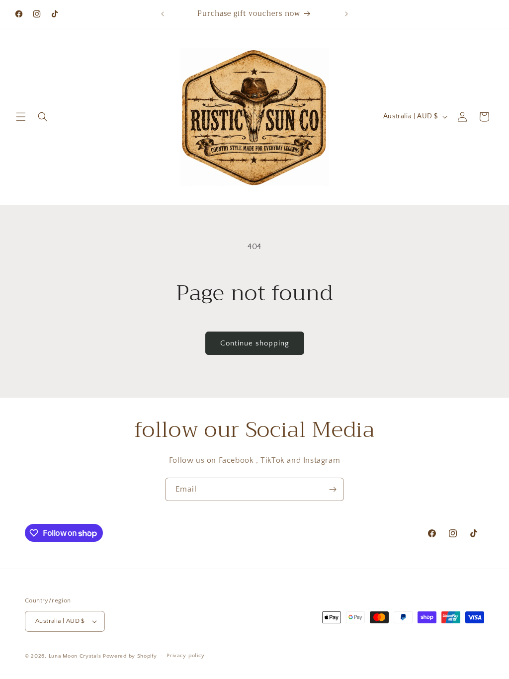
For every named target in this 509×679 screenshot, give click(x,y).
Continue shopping (254, 343)
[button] (21, 117)
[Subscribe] (332, 489)
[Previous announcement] (162, 13)
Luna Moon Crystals (76, 656)
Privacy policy (186, 656)
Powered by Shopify (130, 656)
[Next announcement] (346, 13)
